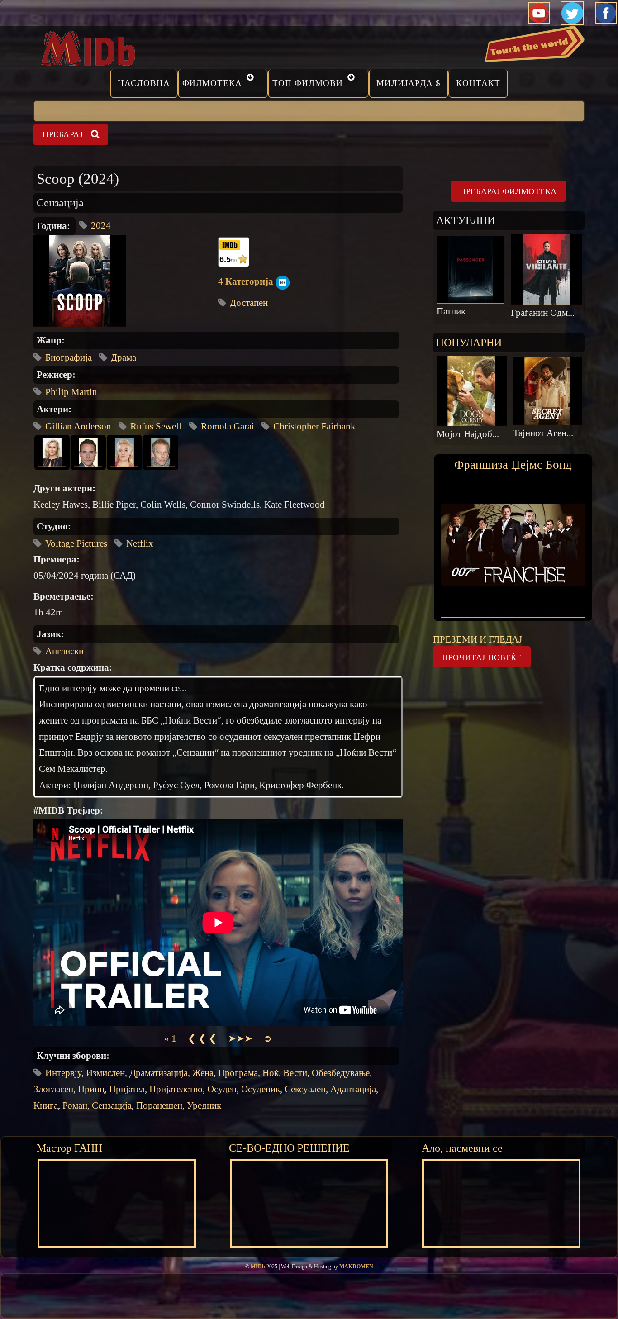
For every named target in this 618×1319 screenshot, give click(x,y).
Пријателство (176, 1089)
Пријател (127, 1089)
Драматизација (158, 1072)
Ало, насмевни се (462, 1148)
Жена (203, 1072)
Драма (123, 357)
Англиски (64, 651)
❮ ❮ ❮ (202, 1038)
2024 (101, 225)
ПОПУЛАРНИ (469, 342)
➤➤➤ (240, 1038)
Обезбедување (341, 1072)
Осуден (222, 1089)
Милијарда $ (408, 83)
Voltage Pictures (76, 543)
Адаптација (353, 1089)
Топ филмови (307, 83)
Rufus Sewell (155, 426)
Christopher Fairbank (314, 426)
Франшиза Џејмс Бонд (513, 464)
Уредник (204, 1105)
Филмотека (212, 83)
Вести (295, 1072)
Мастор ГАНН (69, 1148)
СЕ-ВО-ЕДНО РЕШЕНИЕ (289, 1148)
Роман (74, 1105)
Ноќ (270, 1072)
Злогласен (53, 1089)
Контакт (478, 83)
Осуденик (260, 1089)
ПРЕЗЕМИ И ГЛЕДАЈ (477, 639)
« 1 (170, 1038)
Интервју (63, 1072)
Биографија (68, 357)
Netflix (139, 543)
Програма (238, 1072)
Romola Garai (227, 426)
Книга (45, 1105)
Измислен (105, 1072)
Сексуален (305, 1089)
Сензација (112, 1105)
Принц (91, 1089)
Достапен (249, 302)
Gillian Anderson (78, 426)
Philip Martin (71, 391)
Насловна (144, 83)
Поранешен (159, 1105)
